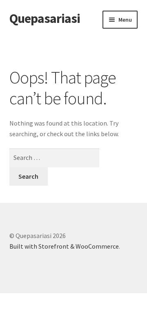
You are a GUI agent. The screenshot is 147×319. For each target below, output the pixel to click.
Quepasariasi (44, 18)
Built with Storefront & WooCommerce (64, 246)
